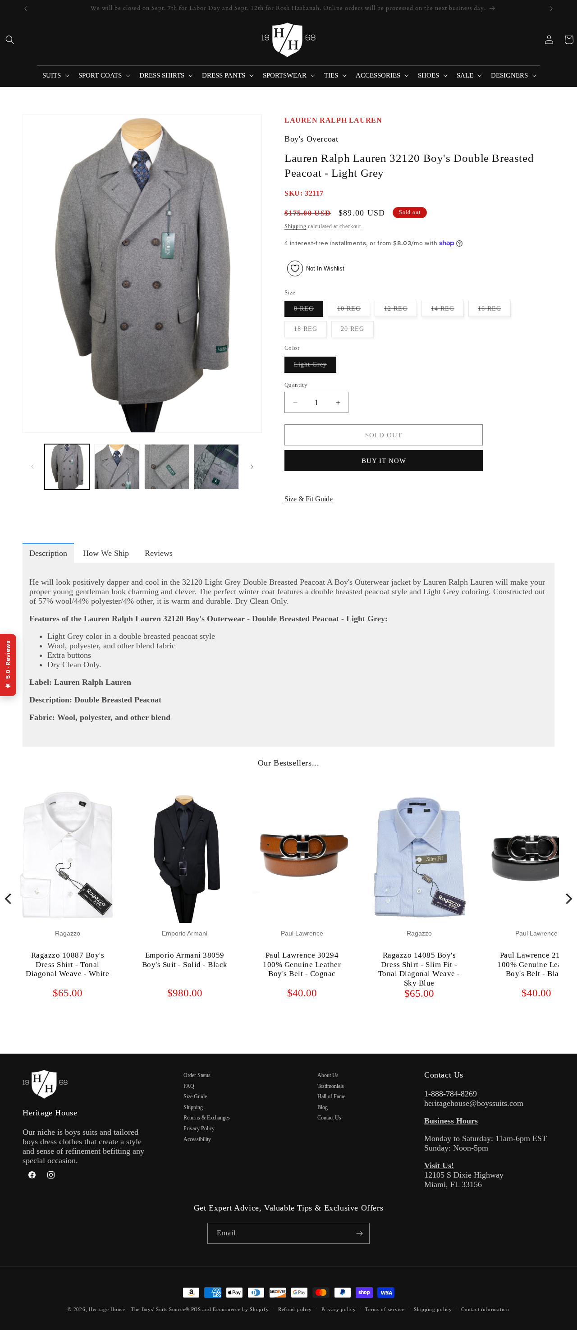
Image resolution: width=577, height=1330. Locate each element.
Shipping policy (433, 1309)
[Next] (568, 899)
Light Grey (315, 367)
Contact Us (329, 1117)
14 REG (447, 311)
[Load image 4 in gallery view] (216, 466)
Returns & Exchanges (206, 1117)
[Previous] (9, 899)
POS (196, 1309)
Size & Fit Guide (308, 499)
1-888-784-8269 (450, 1093)
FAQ (188, 1086)
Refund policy (295, 1309)
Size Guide (195, 1096)
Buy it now (384, 460)
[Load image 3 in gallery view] (166, 466)
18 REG (310, 331)
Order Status (197, 1075)
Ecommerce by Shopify (241, 1309)
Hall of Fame (331, 1096)
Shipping (295, 226)
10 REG (353, 311)
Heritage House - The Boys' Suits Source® (139, 1309)
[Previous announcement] (26, 8)
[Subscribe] (359, 1233)
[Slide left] (32, 467)
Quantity (295, 384)
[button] (10, 40)
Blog (322, 1107)
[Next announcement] (551, 8)
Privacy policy (338, 1309)
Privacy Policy (199, 1128)
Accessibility (197, 1139)
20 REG (357, 331)
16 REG (494, 311)
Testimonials (330, 1086)
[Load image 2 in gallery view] (116, 466)
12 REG (400, 311)
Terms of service (384, 1309)
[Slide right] (252, 467)
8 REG (308, 311)
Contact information (485, 1309)
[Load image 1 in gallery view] (67, 466)
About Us (328, 1075)
